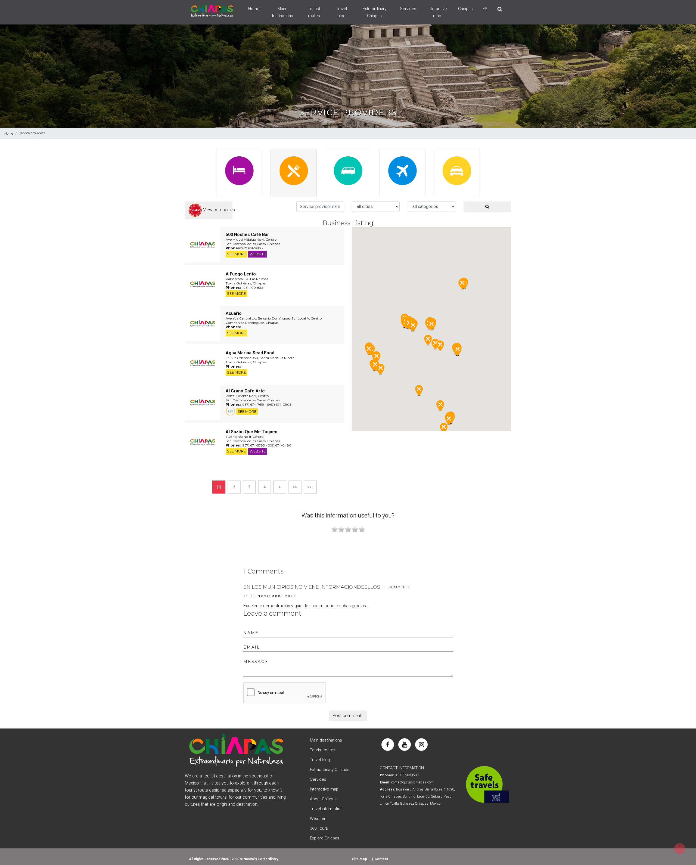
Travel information (326, 808)
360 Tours (319, 828)
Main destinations (282, 12)
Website (258, 254)
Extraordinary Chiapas (374, 12)
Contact (381, 859)
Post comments (348, 715)
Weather (317, 818)
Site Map (359, 859)
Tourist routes (314, 12)
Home (253, 8)
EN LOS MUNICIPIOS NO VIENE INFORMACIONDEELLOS (311, 587)
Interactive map (437, 12)
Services (408, 8)
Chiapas (465, 8)
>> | (310, 487)
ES (485, 8)
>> (295, 487)
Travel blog (341, 12)
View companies (217, 209)
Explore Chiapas (324, 838)
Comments (400, 587)
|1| (219, 487)
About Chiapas (323, 798)
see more (236, 254)
